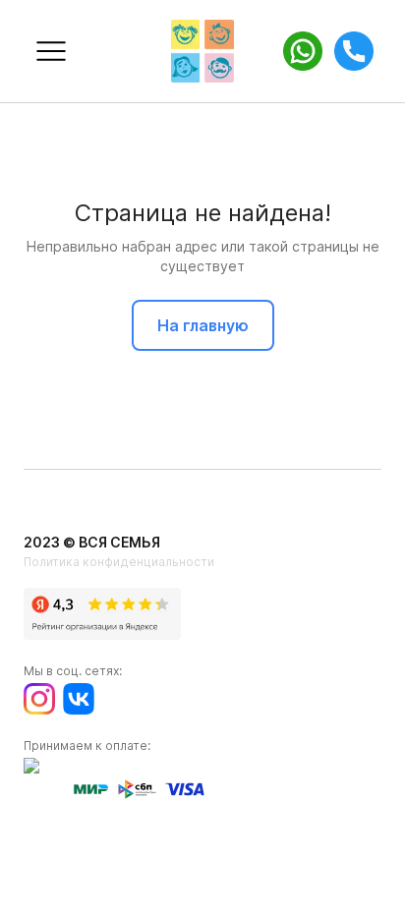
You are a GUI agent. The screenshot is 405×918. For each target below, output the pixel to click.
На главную (203, 325)
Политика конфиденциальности (119, 561)
